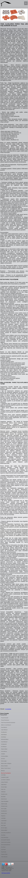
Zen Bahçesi (3, 746)
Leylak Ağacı (4, 820)
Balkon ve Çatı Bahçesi (6, 725)
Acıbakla (3, 753)
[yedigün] (3, 864)
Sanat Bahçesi (4, 741)
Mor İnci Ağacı (4, 827)
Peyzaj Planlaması (5, 720)
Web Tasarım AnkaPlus (6, 872)
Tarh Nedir (3, 849)
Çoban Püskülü (4, 782)
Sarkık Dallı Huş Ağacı (5, 842)
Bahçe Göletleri (4, 765)
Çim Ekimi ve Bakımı (5, 779)
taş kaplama (8, 709)
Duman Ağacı (4, 787)
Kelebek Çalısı (4, 806)
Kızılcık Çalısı (4, 813)
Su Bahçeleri (4, 744)
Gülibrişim (3, 791)
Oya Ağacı (3, 835)
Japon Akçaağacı (4, 801)
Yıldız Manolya (4, 856)
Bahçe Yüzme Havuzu (6, 768)
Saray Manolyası (4, 837)
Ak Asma (3, 758)
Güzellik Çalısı (4, 794)
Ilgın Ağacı (3, 796)
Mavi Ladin (3, 823)
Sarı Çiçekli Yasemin (5, 839)
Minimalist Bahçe (4, 739)
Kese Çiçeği (3, 808)
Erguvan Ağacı (4, 749)
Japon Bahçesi (4, 729)
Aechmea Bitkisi (4, 756)
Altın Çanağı (3, 761)
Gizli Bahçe (3, 737)
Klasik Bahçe (4, 734)
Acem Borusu (4, 751)
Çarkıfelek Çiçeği (4, 777)
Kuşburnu (3, 815)
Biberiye (3, 770)
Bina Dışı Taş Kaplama (6, 773)
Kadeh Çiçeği (4, 803)
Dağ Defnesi (3, 784)
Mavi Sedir (3, 825)
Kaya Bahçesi (4, 727)
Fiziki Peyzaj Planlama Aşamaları (8, 722)
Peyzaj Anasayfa (4, 717)
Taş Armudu (3, 851)
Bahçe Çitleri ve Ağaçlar (6, 763)
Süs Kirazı (3, 847)
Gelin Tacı (3, 789)
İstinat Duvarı (4, 799)
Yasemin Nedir (4, 854)
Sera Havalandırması (5, 844)
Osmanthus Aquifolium (6, 832)
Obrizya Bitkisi (4, 830)
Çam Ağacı (3, 774)
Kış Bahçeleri (4, 732)
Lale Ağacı (3, 818)
